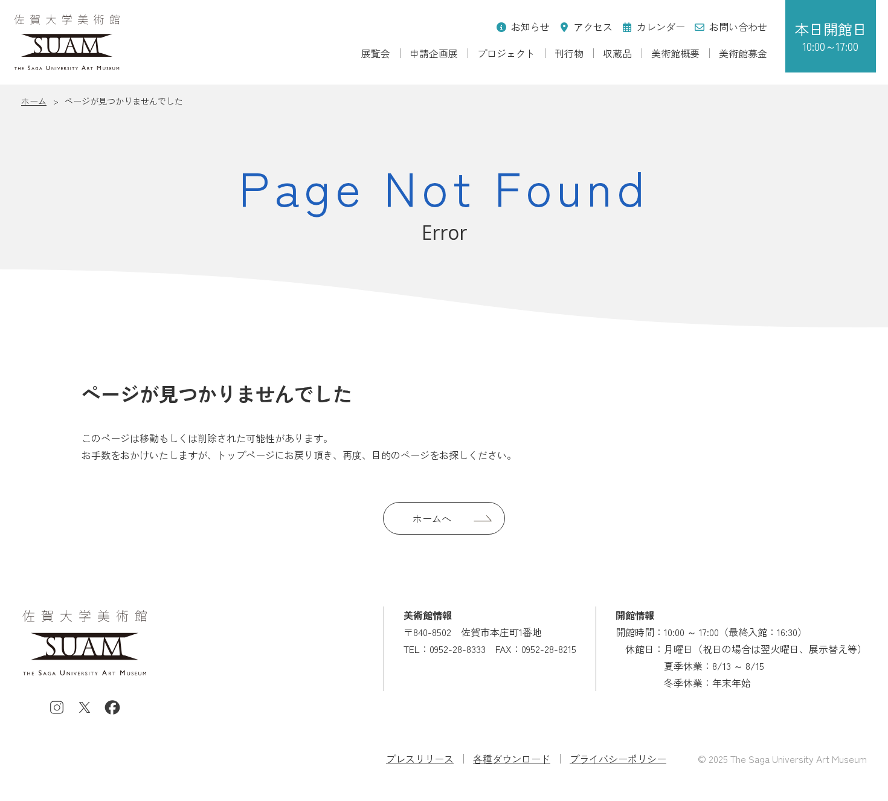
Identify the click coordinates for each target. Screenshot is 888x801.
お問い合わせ (738, 26)
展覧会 (375, 53)
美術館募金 (743, 53)
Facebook (112, 707)
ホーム (34, 101)
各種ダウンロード (511, 758)
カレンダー (661, 26)
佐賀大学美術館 (66, 42)
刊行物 (569, 53)
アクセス (593, 26)
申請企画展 (434, 53)
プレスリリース (420, 758)
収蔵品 (617, 53)
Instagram (57, 707)
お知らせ (530, 26)
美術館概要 (675, 53)
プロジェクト (506, 53)
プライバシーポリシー (618, 758)
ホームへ (432, 518)
